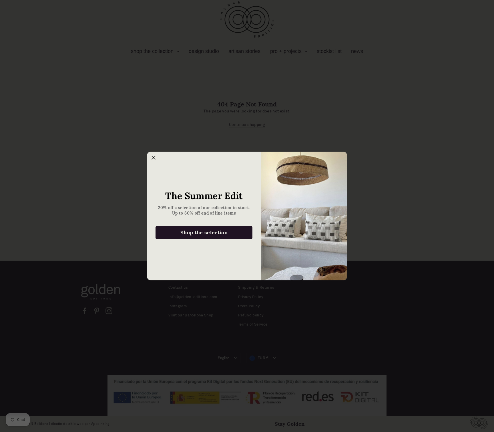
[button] (153, 158)
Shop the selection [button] (204, 232)
